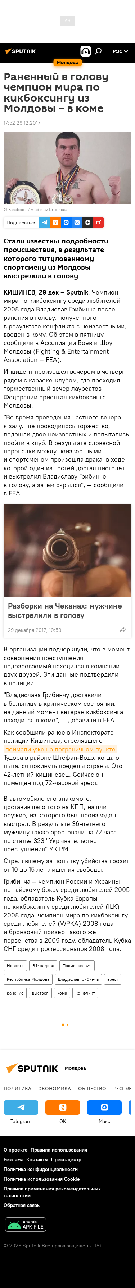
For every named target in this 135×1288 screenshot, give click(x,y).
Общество (92, 1088)
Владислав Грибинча (78, 979)
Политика (17, 1088)
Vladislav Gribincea (49, 209)
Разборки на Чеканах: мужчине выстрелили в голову (65, 610)
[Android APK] (25, 1225)
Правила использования (59, 1149)
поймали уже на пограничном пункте (60, 749)
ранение (15, 993)
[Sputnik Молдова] (22, 54)
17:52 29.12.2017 (22, 123)
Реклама (13, 1159)
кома (62, 993)
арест (112, 979)
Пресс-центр (66, 1159)
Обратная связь (22, 1205)
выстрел (40, 993)
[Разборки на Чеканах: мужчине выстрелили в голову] (67, 550)
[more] (123, 629)
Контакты (37, 1159)
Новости (15, 965)
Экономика (55, 1088)
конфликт (85, 993)
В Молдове (43, 965)
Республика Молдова (28, 979)
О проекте (16, 1149)
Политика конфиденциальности (41, 1169)
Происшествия (77, 965)
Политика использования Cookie (42, 1179)
